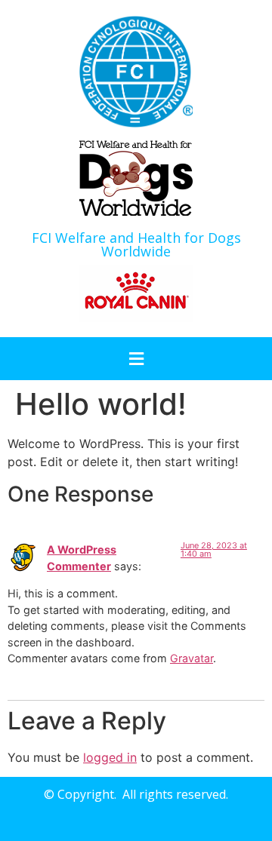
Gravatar (191, 658)
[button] (136, 359)
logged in (110, 757)
